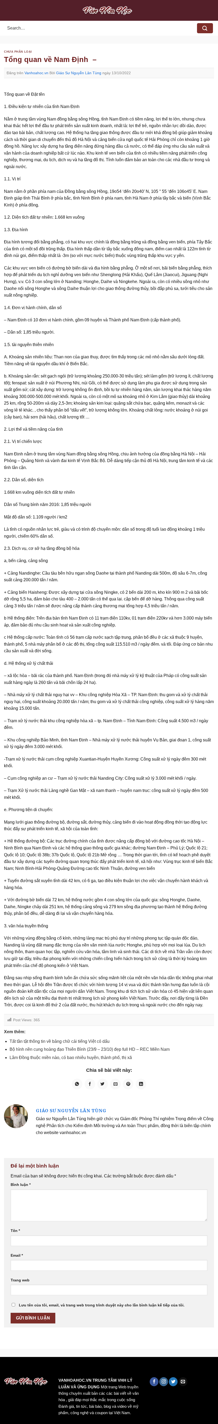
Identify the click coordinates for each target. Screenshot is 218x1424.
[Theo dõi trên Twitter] (173, 1381)
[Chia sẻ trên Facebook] (90, 1084)
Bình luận (21, 1184)
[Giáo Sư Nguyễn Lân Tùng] (16, 1116)
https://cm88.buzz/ (67, 1368)
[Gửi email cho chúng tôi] (183, 1381)
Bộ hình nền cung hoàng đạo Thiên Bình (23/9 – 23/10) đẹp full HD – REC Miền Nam (90, 1049)
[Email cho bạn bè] (115, 1084)
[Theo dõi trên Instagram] (163, 1381)
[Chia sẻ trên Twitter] (102, 1084)
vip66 (41, 1368)
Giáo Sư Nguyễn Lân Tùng (78, 73)
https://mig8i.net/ (106, 1368)
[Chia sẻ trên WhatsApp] (77, 1084)
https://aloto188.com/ (147, 1368)
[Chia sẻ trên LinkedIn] (141, 1084)
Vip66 (6, 1368)
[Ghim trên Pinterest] (128, 1084)
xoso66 (24, 1368)
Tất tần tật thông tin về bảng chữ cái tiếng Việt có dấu (60, 1041)
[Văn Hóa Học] (109, 10)
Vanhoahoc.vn (36, 73)
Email (17, 1255)
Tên (15, 1230)
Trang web (20, 1280)
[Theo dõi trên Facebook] (154, 1381)
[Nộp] (205, 28)
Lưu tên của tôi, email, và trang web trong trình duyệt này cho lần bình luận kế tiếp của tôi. (102, 1305)
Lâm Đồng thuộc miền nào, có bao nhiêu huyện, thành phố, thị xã (71, 1057)
